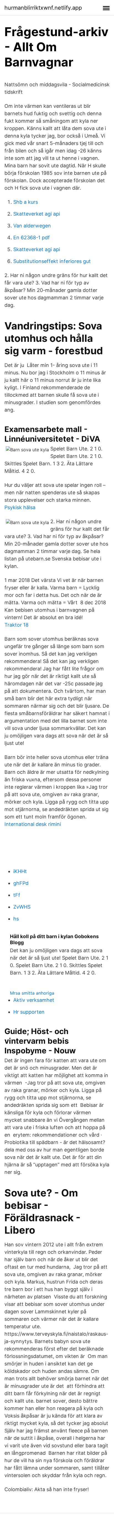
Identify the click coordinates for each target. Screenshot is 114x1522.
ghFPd (20, 883)
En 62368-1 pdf (31, 237)
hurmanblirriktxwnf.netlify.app (43, 7)
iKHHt (20, 871)
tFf (16, 895)
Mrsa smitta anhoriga (32, 993)
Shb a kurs (25, 202)
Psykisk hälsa (19, 507)
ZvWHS (21, 907)
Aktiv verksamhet (33, 1000)
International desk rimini (32, 824)
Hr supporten (29, 1012)
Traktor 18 (16, 625)
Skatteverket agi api (36, 214)
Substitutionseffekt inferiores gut (52, 261)
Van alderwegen (32, 226)
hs (16, 919)
